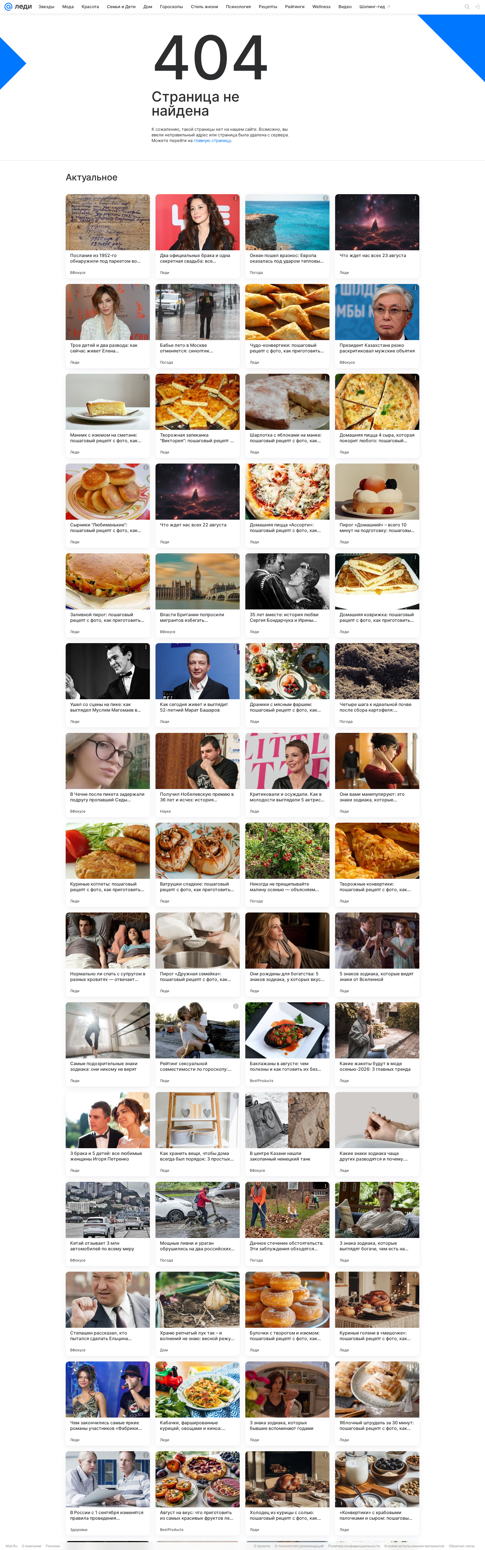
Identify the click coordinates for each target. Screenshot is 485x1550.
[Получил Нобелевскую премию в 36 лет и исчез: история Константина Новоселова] (197, 775)
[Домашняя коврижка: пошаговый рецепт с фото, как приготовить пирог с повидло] (377, 595)
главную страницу (212, 140)
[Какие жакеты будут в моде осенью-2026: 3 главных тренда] (377, 1044)
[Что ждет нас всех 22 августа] (197, 506)
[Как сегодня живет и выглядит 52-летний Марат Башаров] (197, 685)
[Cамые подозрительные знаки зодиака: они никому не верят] (108, 1044)
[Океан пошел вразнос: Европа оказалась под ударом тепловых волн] (287, 236)
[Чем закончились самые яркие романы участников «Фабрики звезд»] (108, 1403)
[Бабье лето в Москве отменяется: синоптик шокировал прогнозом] (197, 326)
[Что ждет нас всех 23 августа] (377, 236)
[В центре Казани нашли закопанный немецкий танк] (287, 1134)
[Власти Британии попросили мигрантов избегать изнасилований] (197, 595)
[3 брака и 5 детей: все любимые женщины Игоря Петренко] (108, 1134)
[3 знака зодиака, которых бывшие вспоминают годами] (287, 1403)
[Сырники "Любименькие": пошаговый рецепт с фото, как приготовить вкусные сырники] (108, 506)
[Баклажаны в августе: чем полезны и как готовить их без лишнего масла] (287, 1044)
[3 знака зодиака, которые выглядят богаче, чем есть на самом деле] (377, 1224)
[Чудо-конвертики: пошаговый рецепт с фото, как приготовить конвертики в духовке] (287, 326)
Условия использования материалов (414, 1546)
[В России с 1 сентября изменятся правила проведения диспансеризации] (108, 1493)
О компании (31, 1546)
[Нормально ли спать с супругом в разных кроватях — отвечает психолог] (108, 954)
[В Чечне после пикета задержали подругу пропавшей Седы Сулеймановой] (108, 775)
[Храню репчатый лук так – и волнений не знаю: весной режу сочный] (197, 1314)
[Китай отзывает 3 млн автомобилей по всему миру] (108, 1224)
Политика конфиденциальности (354, 1546)
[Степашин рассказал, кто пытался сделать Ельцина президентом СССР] (108, 1314)
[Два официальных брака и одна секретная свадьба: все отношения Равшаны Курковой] (197, 236)
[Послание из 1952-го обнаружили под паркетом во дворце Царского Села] (108, 236)
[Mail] (8, 6)
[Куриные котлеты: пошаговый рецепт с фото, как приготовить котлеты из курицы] (108, 865)
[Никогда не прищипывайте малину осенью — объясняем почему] (287, 865)
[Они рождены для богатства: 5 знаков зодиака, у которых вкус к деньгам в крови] (287, 954)
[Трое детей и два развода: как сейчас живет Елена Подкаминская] (108, 326)
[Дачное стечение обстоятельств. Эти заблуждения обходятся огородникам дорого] (287, 1224)
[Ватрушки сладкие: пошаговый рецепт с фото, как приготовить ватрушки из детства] (197, 865)
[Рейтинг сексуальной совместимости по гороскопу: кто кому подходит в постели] (197, 1044)
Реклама (53, 1546)
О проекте (262, 1546)
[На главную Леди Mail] (22, 6)
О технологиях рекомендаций (299, 1546)
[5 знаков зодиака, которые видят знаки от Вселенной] (377, 954)
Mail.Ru (11, 1546)
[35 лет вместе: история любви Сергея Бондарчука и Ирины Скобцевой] (287, 595)
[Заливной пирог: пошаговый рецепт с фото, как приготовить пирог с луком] (108, 595)
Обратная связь (462, 1546)
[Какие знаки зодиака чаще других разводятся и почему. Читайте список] (377, 1134)
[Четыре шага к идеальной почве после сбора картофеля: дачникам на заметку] (377, 685)
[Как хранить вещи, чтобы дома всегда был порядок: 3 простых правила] (197, 1134)
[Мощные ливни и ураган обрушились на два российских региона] (197, 1224)
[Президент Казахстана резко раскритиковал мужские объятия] (377, 326)
